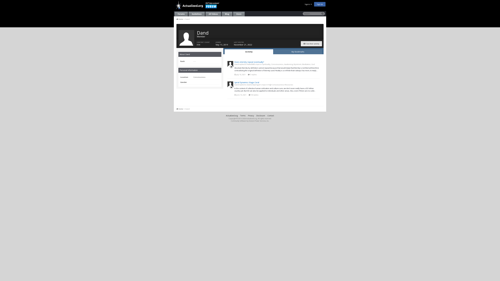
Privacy (251, 115)
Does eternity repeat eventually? (249, 62)
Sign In (308, 4)
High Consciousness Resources (280, 85)
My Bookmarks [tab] (297, 51)
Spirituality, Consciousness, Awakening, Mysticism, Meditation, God (288, 64)
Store (238, 14)
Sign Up (320, 4)
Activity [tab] (249, 51)
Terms (243, 115)
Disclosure (260, 115)
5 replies (253, 74)
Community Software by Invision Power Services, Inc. (250, 121)
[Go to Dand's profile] (230, 64)
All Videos (213, 14)
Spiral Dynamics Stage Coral (246, 82)
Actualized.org (232, 115)
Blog (227, 14)
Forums (181, 14)
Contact (270, 115)
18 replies (254, 95)
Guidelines (197, 14)
